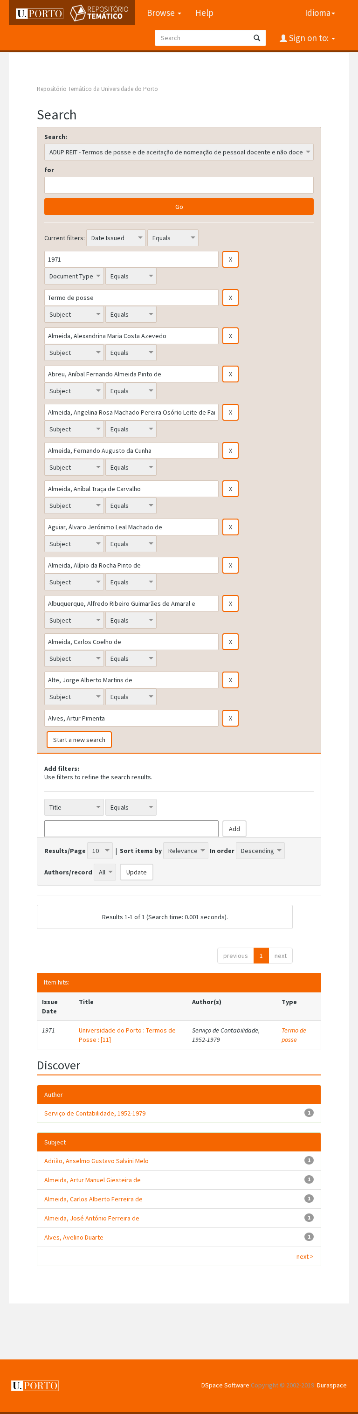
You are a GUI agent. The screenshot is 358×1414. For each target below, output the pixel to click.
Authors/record (68, 872)
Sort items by (141, 850)
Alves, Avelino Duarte (73, 1237)
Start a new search (79, 739)
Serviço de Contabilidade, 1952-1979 (94, 1113)
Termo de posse (294, 1035)
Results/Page (65, 850)
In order (222, 850)
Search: (55, 136)
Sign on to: (308, 37)
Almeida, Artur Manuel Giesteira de (92, 1180)
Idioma (317, 12)
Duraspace (332, 1385)
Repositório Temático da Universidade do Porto (97, 89)
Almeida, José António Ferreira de (91, 1218)
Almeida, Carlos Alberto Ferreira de (93, 1199)
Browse (162, 12)
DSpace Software (225, 1385)
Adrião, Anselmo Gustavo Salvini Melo (96, 1161)
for (49, 170)
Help (204, 12)
